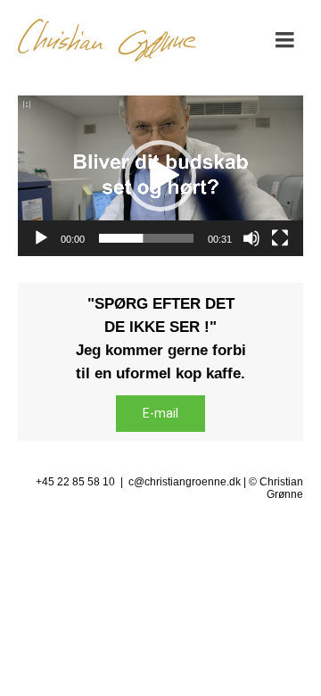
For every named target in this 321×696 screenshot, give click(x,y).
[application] (160, 175)
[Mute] (251, 238)
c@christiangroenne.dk (184, 482)
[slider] (146, 238)
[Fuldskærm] (280, 238)
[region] (160, 362)
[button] (160, 175)
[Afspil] (41, 238)
